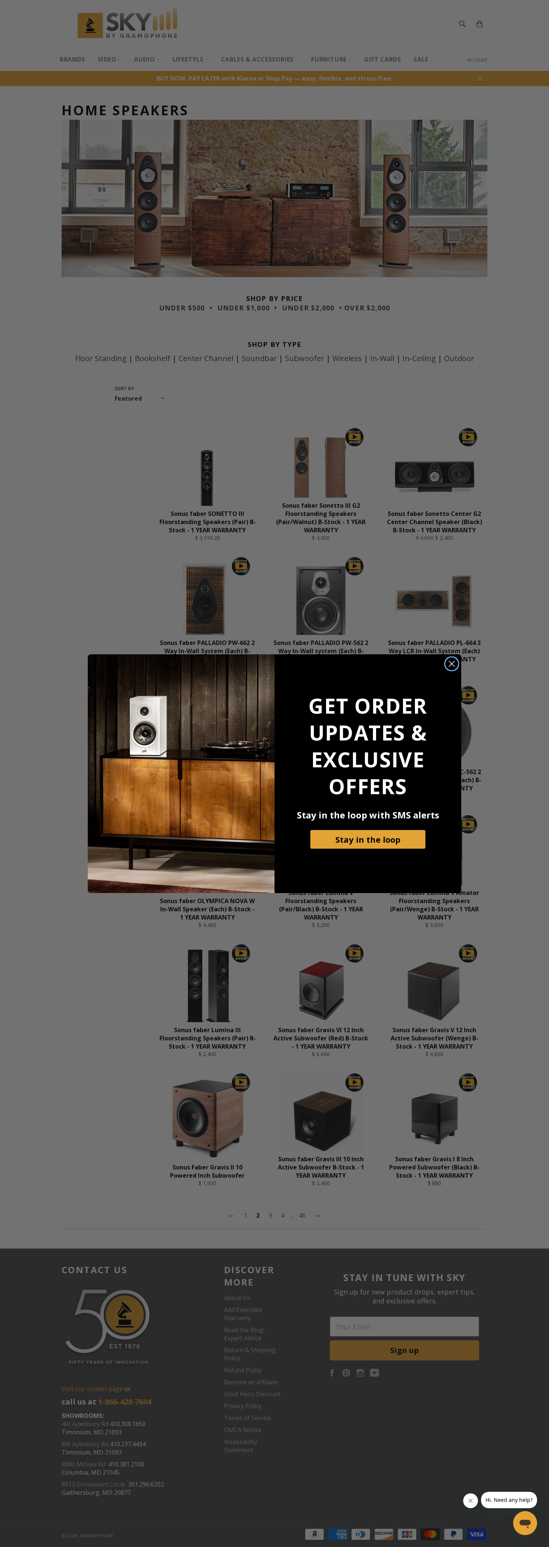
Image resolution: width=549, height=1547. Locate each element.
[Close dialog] (451, 663)
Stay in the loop (367, 839)
